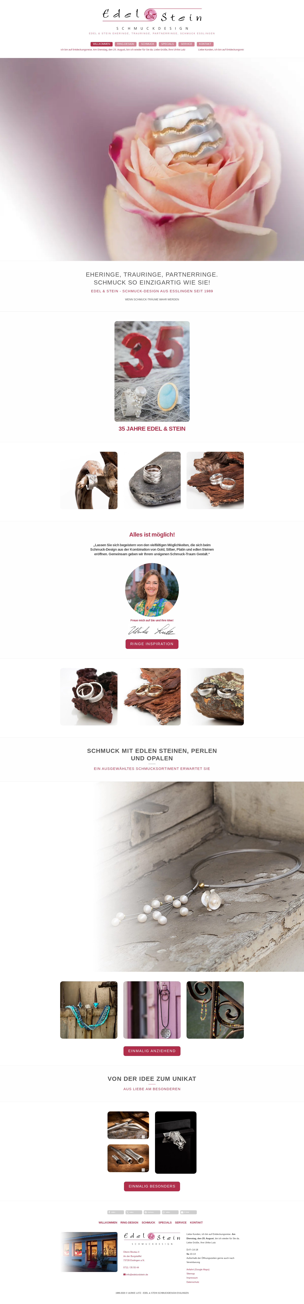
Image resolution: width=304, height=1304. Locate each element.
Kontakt (205, 44)
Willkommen (101, 44)
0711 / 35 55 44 (131, 1267)
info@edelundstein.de (137, 1274)
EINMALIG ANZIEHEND (152, 1051)
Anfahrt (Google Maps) (198, 1269)
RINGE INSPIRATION (152, 644)
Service (186, 44)
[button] (115, 1212)
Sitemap (191, 1273)
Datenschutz (193, 1282)
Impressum (192, 1277)
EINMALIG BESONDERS (152, 1186)
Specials (167, 44)
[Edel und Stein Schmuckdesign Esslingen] (152, 28)
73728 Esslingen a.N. (134, 1260)
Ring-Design (125, 44)
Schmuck (147, 44)
